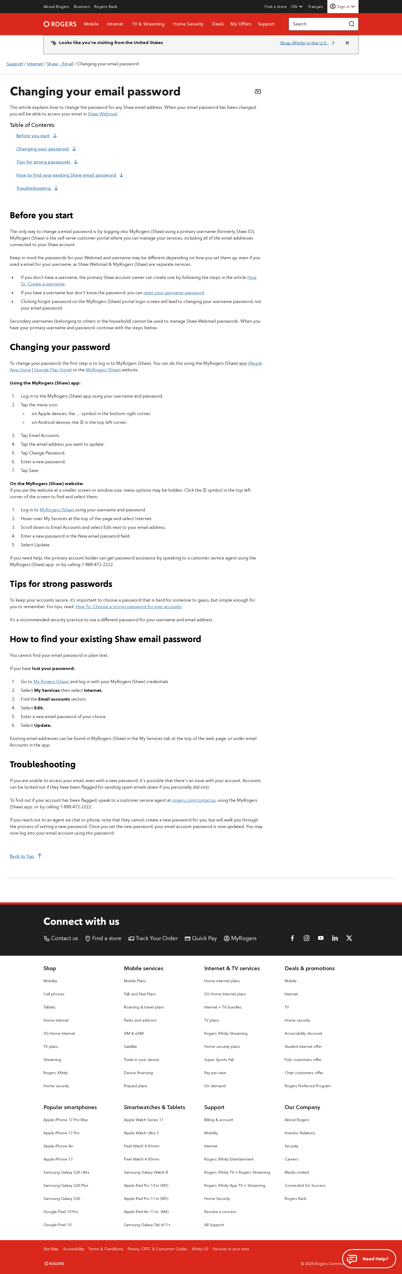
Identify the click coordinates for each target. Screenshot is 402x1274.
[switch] (316, 6)
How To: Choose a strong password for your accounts (128, 607)
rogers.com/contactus (194, 800)
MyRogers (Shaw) (104, 370)
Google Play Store (52, 370)
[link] (56, 6)
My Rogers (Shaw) (51, 681)
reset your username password (173, 293)
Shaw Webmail (102, 114)
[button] (297, 6)
